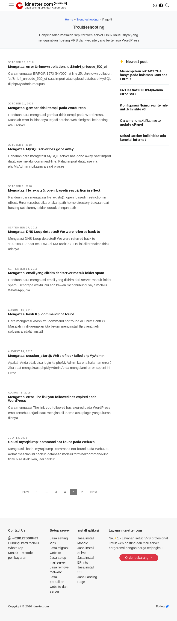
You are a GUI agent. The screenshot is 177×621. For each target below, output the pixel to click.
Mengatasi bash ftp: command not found (41, 314)
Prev (25, 492)
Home (69, 19)
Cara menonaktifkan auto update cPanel (140, 122)
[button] (167, 5)
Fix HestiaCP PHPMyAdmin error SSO (141, 92)
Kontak (13, 553)
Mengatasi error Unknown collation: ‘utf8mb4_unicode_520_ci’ (57, 66)
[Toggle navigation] (12, 5)
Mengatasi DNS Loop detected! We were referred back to (54, 232)
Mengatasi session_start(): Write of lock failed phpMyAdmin (56, 356)
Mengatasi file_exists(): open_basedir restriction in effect (54, 190)
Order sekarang (137, 557)
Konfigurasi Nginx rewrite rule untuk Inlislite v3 (144, 107)
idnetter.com (43, 4)
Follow (161, 606)
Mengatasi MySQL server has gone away (40, 149)
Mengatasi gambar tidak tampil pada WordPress (47, 108)
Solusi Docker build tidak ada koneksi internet (143, 138)
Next (93, 492)
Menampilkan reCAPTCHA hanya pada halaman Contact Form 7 (143, 75)
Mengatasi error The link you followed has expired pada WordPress (52, 399)
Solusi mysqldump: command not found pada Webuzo (51, 442)
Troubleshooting (88, 19)
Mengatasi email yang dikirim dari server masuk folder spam (56, 273)
